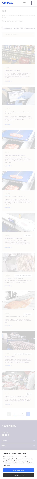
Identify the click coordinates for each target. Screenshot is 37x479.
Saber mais (6, 465)
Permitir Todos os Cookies (18, 470)
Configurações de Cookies (18, 475)
